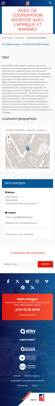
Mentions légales (32, 375)
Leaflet (33, 168)
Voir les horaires (29, 315)
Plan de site (22, 385)
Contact (16, 375)
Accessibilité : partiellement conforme (27, 380)
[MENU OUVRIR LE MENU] (3, 3)
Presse (35, 385)
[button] (27, 148)
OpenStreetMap (43, 168)
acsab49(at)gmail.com (23, 217)
